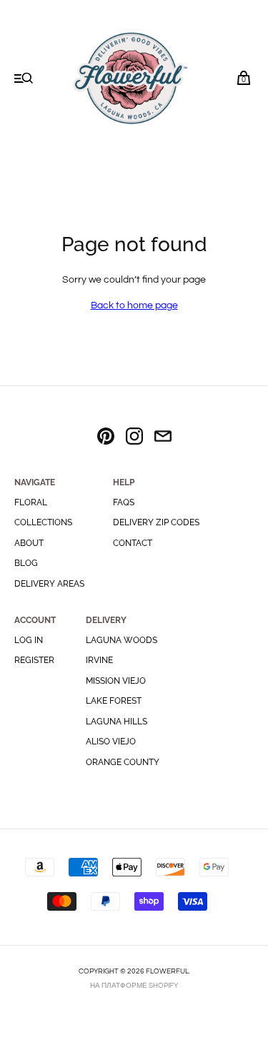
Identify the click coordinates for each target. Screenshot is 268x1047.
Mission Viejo (116, 681)
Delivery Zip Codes (156, 522)
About (29, 543)
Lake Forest (114, 701)
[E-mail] (163, 439)
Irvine (99, 660)
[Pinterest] (105, 439)
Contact (132, 543)
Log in (28, 640)
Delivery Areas (49, 584)
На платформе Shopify (134, 985)
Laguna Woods (121, 640)
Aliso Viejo (111, 742)
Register (34, 660)
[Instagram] (134, 439)
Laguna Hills (116, 722)
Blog (26, 563)
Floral (30, 502)
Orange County (122, 762)
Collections (43, 522)
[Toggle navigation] (24, 79)
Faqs (123, 502)
